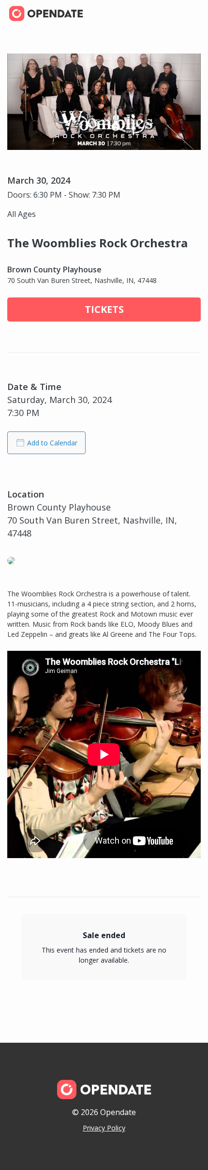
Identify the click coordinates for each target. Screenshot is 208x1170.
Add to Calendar (52, 442)
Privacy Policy (104, 1127)
